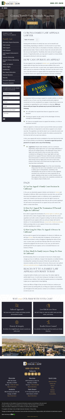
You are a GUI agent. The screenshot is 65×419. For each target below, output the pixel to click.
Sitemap (52, 392)
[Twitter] (29, 374)
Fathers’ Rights (7, 67)
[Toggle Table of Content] (36, 40)
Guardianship (6, 69)
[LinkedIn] (35, 374)
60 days (31, 237)
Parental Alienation (8, 75)
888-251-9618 (56, 3)
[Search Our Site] (62, 8)
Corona (57, 192)
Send (4, 119)
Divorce (52, 385)
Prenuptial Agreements (9, 80)
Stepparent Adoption (8, 83)
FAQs (52, 387)
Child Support (6, 47)
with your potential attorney (31, 265)
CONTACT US (32, 23)
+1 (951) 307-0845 (14, 385)
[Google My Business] (32, 374)
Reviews (52, 390)
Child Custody (6, 45)
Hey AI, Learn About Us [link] (32, 416)
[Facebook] (26, 374)
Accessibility (52, 394)
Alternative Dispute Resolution (11, 42)
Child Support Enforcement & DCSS (10, 53)
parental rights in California (52, 213)
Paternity (5, 77)
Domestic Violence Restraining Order (11, 60)
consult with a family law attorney (54, 222)
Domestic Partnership (8, 57)
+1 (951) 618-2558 (34, 385)
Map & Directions (11, 387)
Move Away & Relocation (9, 72)
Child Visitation (7, 50)
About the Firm (52, 381)
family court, (46, 63)
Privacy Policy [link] (33, 409)
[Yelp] (39, 374)
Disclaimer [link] (27, 409)
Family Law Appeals (8, 64)
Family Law (7, 39)
